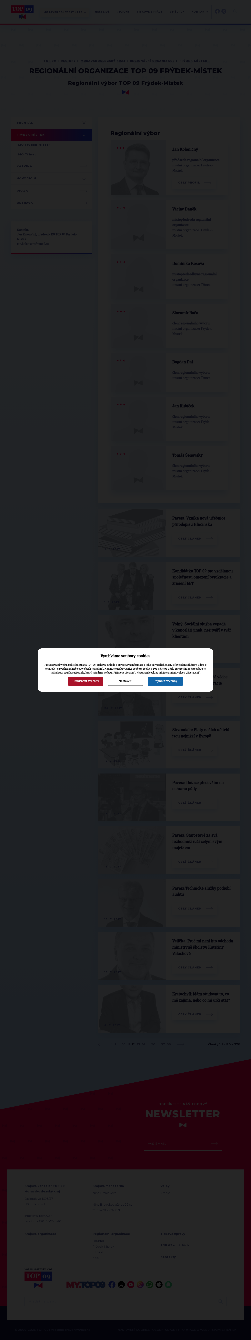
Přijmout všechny (165, 681)
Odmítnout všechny (86, 681)
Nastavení (125, 681)
